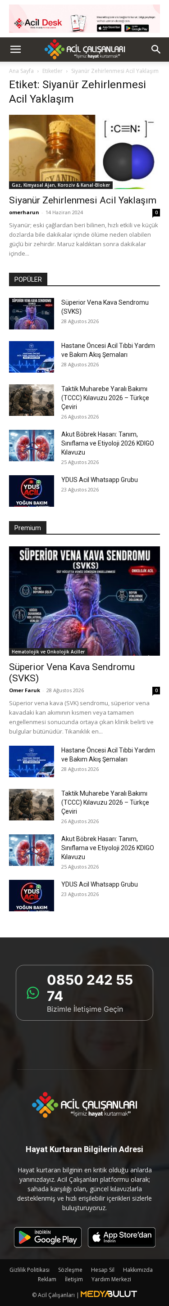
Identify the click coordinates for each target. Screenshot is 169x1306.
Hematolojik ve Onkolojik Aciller (48, 651)
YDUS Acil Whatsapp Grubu (99, 479)
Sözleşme (70, 1270)
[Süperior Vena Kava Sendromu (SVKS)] (31, 313)
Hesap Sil (102, 1270)
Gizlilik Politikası (29, 1270)
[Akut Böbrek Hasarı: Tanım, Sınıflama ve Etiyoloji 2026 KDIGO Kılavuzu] (31, 445)
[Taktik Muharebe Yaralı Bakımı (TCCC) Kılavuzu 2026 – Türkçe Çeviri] (31, 400)
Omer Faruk (24, 690)
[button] (15, 49)
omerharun (24, 212)
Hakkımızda (138, 1270)
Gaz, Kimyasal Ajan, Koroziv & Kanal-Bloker (61, 185)
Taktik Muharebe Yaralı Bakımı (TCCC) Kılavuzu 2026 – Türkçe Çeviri (105, 397)
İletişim (74, 1279)
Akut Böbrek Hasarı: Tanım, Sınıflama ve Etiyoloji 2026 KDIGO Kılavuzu (107, 443)
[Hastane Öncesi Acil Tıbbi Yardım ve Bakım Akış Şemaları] (31, 357)
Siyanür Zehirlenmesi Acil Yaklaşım (82, 200)
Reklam (47, 1279)
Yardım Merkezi (111, 1279)
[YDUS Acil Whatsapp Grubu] (31, 491)
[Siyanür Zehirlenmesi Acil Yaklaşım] (84, 152)
